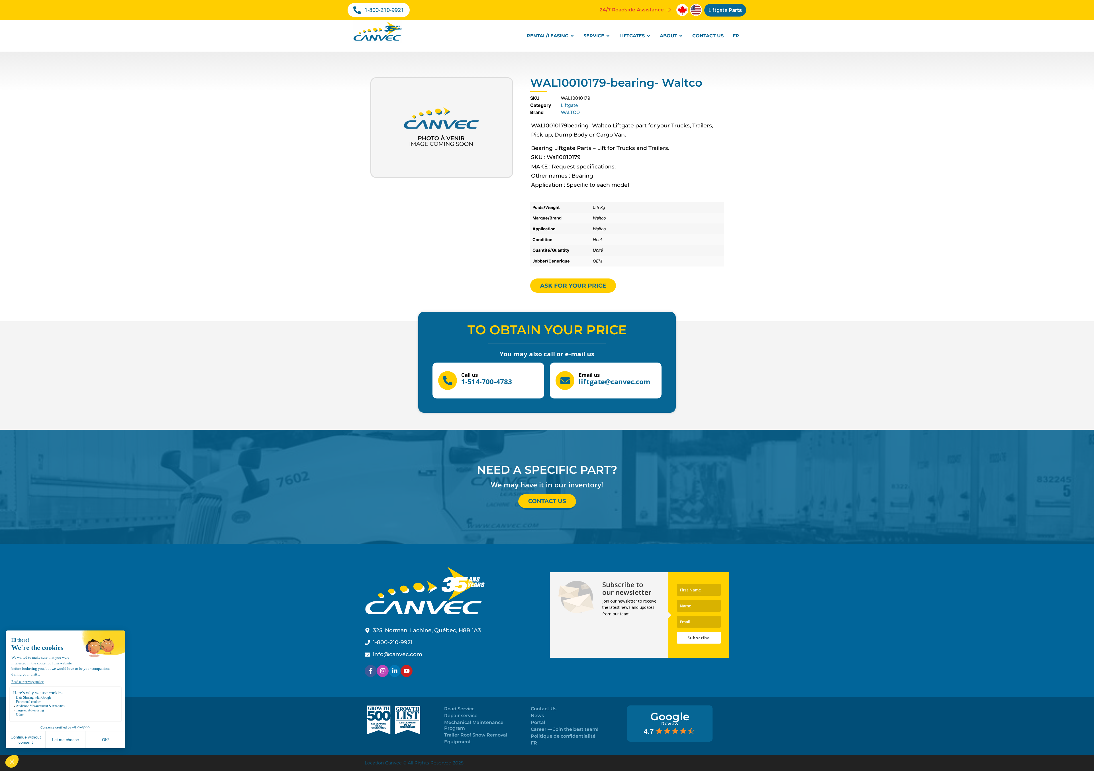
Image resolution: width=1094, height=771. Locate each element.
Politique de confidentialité (563, 736)
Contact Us (543, 708)
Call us (469, 374)
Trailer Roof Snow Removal (475, 735)
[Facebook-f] (371, 671)
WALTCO (570, 112)
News (537, 715)
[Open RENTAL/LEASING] (572, 35)
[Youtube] (407, 671)
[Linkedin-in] (395, 671)
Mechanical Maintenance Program (473, 725)
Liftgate (725, 10)
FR (534, 743)
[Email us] (565, 380)
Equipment (457, 741)
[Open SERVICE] (608, 35)
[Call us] (447, 380)
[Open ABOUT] (681, 35)
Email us (589, 374)
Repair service (460, 715)
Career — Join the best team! (564, 729)
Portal (538, 722)
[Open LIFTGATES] (648, 35)
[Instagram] (383, 671)
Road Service (459, 708)
